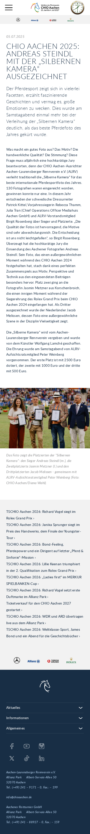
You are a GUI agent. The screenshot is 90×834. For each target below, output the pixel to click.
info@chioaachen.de (19, 797)
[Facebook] (12, 746)
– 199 (54, 787)
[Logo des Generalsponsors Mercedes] (18, 20)
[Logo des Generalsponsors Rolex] (71, 20)
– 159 (56, 822)
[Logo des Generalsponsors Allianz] (34, 20)
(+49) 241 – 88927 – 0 (27, 822)
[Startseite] (45, 7)
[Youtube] (26, 746)
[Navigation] (8, 7)
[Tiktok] (26, 758)
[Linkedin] (41, 758)
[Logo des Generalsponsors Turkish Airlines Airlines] (53, 20)
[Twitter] (12, 758)
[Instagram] (41, 746)
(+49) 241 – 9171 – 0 (27, 787)
